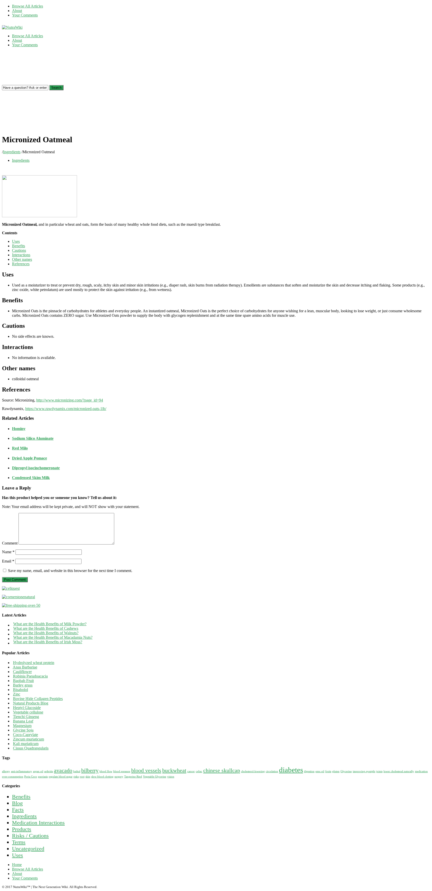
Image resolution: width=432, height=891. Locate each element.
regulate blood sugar (60, 776)
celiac (199, 771)
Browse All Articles (27, 6)
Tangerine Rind (133, 776)
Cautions (19, 250)
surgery (118, 776)
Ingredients (11, 152)
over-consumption (12, 776)
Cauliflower (22, 672)
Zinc (16, 694)
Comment (10, 543)
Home (17, 864)
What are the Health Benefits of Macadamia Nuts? (52, 637)
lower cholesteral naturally (399, 771)
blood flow (106, 771)
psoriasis (43, 776)
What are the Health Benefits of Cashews (45, 628)
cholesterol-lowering (253, 771)
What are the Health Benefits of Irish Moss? (47, 642)
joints (379, 771)
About (17, 10)
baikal (76, 771)
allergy (6, 771)
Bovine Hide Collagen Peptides (38, 698)
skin (88, 776)
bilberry (89, 771)
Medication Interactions (38, 823)
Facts (18, 809)
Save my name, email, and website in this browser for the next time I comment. (70, 570)
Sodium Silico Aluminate (33, 438)
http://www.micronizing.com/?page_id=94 (69, 400)
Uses (16, 241)
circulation (272, 771)
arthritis (48, 771)
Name (8, 552)
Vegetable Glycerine (154, 776)
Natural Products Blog (30, 703)
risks (76, 776)
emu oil (320, 771)
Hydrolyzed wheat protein (33, 662)
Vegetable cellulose (28, 712)
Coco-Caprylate (25, 734)
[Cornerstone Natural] (18, 597)
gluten (336, 771)
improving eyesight (364, 771)
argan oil (38, 771)
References (21, 264)
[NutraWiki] (12, 27)
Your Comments (25, 15)
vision (170, 776)
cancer (191, 771)
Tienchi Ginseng (26, 716)
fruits (328, 771)
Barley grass (22, 685)
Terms (19, 842)
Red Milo (20, 448)
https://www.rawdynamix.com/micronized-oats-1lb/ (65, 408)
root (82, 776)
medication (421, 771)
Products (21, 829)
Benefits (18, 246)
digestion (309, 771)
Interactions (21, 255)
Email (8, 561)
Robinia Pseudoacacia (30, 676)
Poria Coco (30, 776)
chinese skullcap (221, 771)
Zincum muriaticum (28, 739)
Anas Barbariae (25, 667)
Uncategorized (28, 849)
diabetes (291, 770)
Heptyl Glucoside (27, 708)
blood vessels (146, 771)
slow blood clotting (102, 776)
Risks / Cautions (30, 835)
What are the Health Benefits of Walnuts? (45, 633)
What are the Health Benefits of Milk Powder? (49, 624)
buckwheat (174, 771)
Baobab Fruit (23, 680)
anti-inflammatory (21, 771)
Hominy (19, 428)
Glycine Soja (23, 730)
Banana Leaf (23, 721)
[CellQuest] (11, 588)
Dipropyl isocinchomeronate (36, 468)
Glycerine (346, 771)
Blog (17, 803)
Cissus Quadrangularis (30, 748)
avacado (63, 771)
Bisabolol (20, 690)
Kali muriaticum (25, 744)
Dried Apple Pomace (29, 458)
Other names (22, 259)
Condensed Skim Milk (31, 478)
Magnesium (22, 726)
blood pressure (121, 771)
